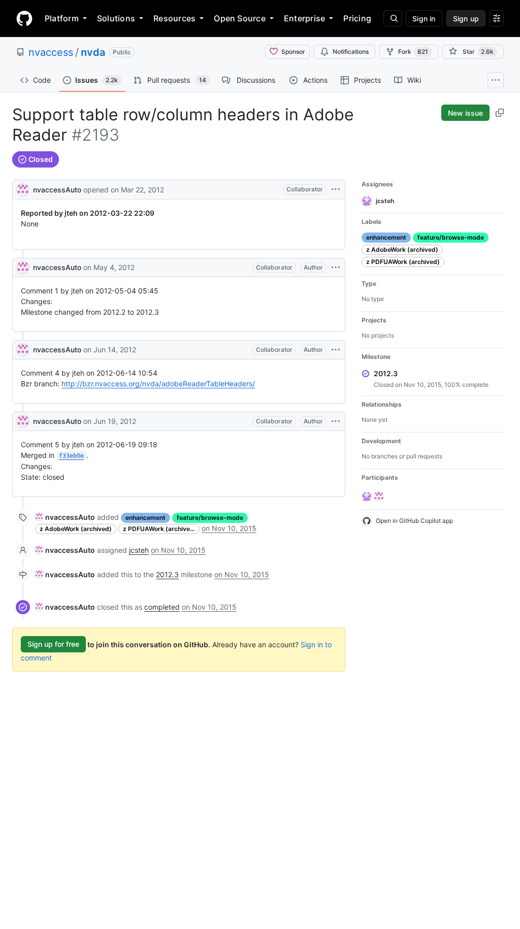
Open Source (240, 18)
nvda (93, 52)
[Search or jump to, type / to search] (392, 18)
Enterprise (304, 18)
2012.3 (167, 574)
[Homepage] (24, 18)
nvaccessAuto (57, 189)
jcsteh (139, 550)
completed (162, 607)
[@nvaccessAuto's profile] (23, 188)
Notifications (351, 51)
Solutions (116, 18)
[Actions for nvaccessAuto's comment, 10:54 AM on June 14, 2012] (336, 350)
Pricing (357, 18)
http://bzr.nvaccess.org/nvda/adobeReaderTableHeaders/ (158, 383)
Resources (174, 18)
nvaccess (50, 52)
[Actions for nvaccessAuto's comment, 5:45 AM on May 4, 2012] (336, 267)
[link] (65, 517)
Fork (413, 51)
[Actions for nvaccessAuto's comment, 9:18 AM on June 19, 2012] (336, 421)
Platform (62, 18)
